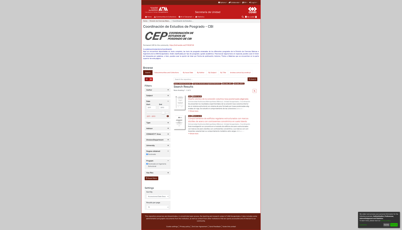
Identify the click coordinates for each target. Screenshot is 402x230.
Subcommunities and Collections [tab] (166, 72)
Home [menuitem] (149, 17)
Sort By (149, 192)
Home (145, 21)
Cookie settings (172, 226)
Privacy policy (185, 226)
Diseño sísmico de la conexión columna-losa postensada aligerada (218, 99)
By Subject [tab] (212, 72)
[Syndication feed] (255, 91)
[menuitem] (222, 2)
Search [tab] (147, 72)
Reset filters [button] (152, 178)
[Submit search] (243, 17)
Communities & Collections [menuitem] (166, 17)
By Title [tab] (223, 72)
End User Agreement (199, 226)
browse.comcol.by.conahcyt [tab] (240, 72)
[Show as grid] (151, 79)
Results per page (153, 203)
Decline (386, 225)
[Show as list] (147, 79)
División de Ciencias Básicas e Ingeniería (160, 21)
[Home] (156, 10)
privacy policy (385, 220)
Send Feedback (215, 226)
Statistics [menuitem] (201, 17)
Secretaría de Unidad (207, 12)
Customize (363, 225)
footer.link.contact (229, 226)
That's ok (394, 225)
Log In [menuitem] (253, 2)
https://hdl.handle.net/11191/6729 (181, 45)
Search (253, 79)
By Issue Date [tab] (188, 72)
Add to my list (197, 96)
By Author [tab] (200, 72)
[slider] (163, 112)
